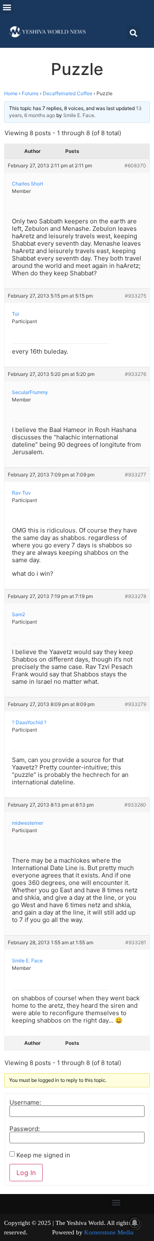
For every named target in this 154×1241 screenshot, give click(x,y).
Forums (30, 93)
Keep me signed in (43, 1155)
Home (11, 93)
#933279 (135, 704)
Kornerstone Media (108, 1232)
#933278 (135, 596)
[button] (7, 7)
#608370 (135, 165)
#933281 (135, 942)
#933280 (135, 805)
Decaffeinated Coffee (67, 93)
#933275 (135, 296)
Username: (25, 1102)
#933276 (135, 374)
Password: (24, 1129)
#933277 (135, 475)
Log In (26, 1172)
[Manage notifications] (134, 1222)
